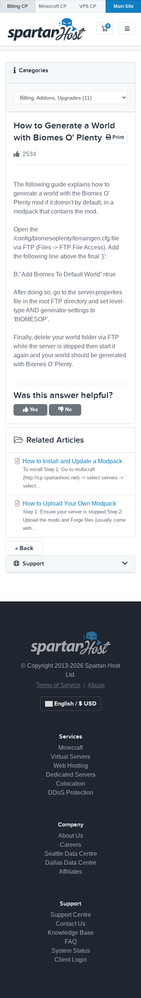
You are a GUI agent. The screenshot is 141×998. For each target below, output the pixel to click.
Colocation (70, 783)
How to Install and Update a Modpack (72, 473)
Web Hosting (70, 765)
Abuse (96, 685)
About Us (70, 835)
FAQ (71, 941)
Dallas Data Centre (70, 862)
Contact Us (70, 923)
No (68, 409)
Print (117, 137)
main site (123, 6)
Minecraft (53, 6)
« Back (24, 548)
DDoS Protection (70, 792)
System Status (71, 950)
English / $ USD (74, 704)
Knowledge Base (71, 932)
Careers (70, 844)
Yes (33, 409)
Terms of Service (58, 685)
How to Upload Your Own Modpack (73, 515)
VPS (87, 6)
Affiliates (70, 871)
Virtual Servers (70, 756)
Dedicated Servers (71, 774)
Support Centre (70, 914)
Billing (17, 6)
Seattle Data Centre (70, 853)
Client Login (71, 959)
